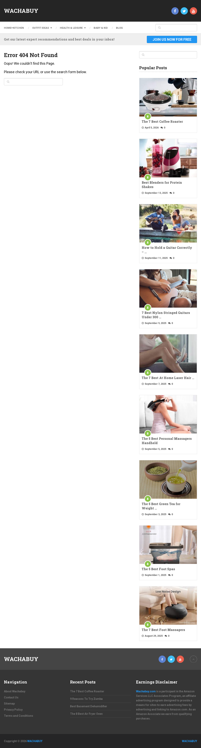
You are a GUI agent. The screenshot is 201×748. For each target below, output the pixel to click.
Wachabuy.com (146, 691)
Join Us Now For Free (172, 39)
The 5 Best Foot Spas (158, 569)
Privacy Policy (13, 709)
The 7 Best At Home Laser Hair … (168, 378)
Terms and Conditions (18, 715)
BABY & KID (101, 27)
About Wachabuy (14, 691)
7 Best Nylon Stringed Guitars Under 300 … (166, 315)
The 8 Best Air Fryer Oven (86, 713)
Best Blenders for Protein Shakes (162, 184)
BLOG (119, 27)
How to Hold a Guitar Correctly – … (167, 249)
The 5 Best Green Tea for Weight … (161, 506)
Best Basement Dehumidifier (88, 706)
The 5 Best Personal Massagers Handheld (167, 440)
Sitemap (9, 703)
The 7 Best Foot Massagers (163, 630)
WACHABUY (21, 11)
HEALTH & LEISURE (71, 27)
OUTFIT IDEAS (40, 27)
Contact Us (11, 697)
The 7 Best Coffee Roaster (162, 121)
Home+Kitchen (14, 27)
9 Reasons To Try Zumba (86, 698)
